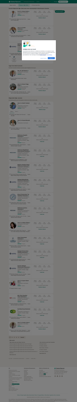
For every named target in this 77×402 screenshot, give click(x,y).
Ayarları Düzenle (43, 58)
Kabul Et (51, 58)
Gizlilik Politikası (42, 54)
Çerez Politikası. (49, 54)
